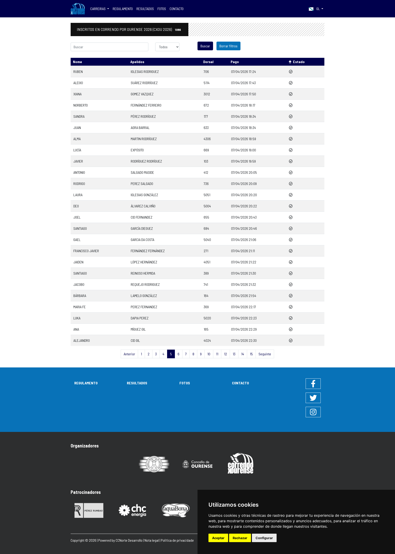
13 (234, 354)
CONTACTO (177, 8)
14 (242, 354)
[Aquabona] (175, 510)
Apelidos (137, 61)
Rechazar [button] (240, 538)
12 (225, 354)
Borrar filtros (228, 46)
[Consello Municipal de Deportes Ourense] (154, 464)
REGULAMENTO (123, 8)
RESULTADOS (145, 8)
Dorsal (208, 61)
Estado (299, 61)
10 (208, 354)
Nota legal (151, 540)
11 (217, 354)
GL (318, 8)
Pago (235, 61)
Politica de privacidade (177, 540)
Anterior (129, 354)
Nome (77, 61)
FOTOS (161, 8)
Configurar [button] (264, 538)
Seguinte (265, 354)
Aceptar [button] (218, 538)
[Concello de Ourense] (197, 464)
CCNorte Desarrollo (129, 540)
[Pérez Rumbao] (89, 510)
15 (251, 354)
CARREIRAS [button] (98, 8)
